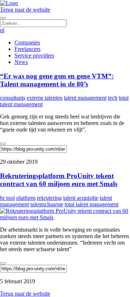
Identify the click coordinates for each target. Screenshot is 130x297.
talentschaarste (46, 204)
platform (25, 198)
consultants (12, 98)
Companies (27, 42)
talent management (85, 98)
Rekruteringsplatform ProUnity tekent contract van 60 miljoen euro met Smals (58, 180)
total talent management (91, 204)
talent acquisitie (80, 198)
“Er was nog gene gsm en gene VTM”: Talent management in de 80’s (57, 80)
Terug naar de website (25, 10)
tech (112, 98)
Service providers (34, 55)
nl (2, 30)
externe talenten (44, 98)
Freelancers (27, 49)
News (21, 62)
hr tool (7, 198)
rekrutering (49, 198)
